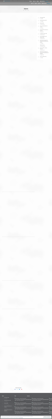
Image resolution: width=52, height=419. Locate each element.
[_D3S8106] (18, 169)
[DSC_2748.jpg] (18, 356)
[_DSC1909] (27, 250)
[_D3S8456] (29, 113)
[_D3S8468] (7, 121)
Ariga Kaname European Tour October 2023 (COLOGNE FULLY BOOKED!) (44, 52)
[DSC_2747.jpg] (29, 356)
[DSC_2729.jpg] (7, 375)
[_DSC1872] (27, 261)
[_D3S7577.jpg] (23, 404)
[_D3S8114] (29, 161)
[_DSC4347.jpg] (7, 330)
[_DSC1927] (16, 250)
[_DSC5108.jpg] (29, 70)
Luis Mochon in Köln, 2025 (43, 33)
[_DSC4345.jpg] (18, 330)
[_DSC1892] (16, 261)
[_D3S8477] (18, 129)
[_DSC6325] (29, 202)
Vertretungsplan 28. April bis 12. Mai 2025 (44, 30)
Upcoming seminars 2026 (43, 20)
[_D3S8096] (29, 180)
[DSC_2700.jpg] (27, 378)
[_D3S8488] (18, 137)
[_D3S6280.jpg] (7, 24)
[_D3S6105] (7, 228)
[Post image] (38, 18)
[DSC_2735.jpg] (18, 364)
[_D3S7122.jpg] (23, 413)
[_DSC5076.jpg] (29, 89)
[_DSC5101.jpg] (16, 81)
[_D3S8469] (18, 121)
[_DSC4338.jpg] (29, 330)
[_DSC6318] (18, 202)
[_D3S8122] (5, 172)
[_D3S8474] (7, 129)
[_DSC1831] (16, 272)
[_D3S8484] (7, 137)
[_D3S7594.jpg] (23, 400)
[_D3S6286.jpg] (27, 27)
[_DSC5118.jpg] (18, 70)
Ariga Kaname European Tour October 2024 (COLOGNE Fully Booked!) (44, 41)
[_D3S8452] (7, 113)
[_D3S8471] (29, 121)
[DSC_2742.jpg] (5, 367)
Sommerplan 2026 (42, 17)
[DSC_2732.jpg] (29, 364)
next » (24, 57)
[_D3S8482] (29, 129)
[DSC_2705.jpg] (16, 378)
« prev (14, 100)
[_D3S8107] (29, 169)
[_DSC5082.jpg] (7, 89)
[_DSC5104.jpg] (5, 81)
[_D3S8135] (7, 161)
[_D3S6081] (29, 228)
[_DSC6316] (7, 217)
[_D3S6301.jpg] (5, 53)
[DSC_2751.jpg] (7, 356)
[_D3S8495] (29, 137)
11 (21, 57)
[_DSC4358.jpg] (18, 319)
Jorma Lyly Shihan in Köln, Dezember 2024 (43, 37)
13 (21, 341)
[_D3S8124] (18, 161)
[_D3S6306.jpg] (27, 53)
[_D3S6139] (29, 217)
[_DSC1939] (5, 250)
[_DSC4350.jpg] (29, 319)
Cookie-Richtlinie (21, 417)
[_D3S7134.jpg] (40, 404)
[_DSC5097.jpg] (29, 78)
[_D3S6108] (18, 228)
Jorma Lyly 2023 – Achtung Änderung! (43, 48)
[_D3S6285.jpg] (18, 24)
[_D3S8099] (5, 183)
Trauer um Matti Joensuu (43, 56)
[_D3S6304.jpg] (16, 53)
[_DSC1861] (5, 272)
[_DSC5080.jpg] (18, 89)
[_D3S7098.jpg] (40, 413)
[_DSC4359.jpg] (5, 322)
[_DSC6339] (7, 202)
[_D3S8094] (16, 183)
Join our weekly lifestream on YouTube (43, 26)
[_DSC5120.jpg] (7, 70)
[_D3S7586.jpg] (40, 400)
